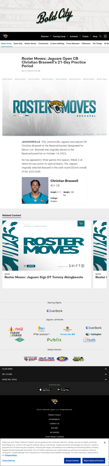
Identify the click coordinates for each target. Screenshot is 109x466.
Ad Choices (54, 432)
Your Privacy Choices (54, 437)
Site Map (54, 428)
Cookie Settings (8, 460)
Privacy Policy (54, 415)
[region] (54, 452)
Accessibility (54, 419)
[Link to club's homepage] (5, 35)
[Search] (100, 36)
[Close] (105, 443)
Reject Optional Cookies (94, 460)
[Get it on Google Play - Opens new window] (63, 391)
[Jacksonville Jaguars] (54, 402)
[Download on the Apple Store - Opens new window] (45, 390)
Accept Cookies (72, 460)
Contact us (54, 423)
